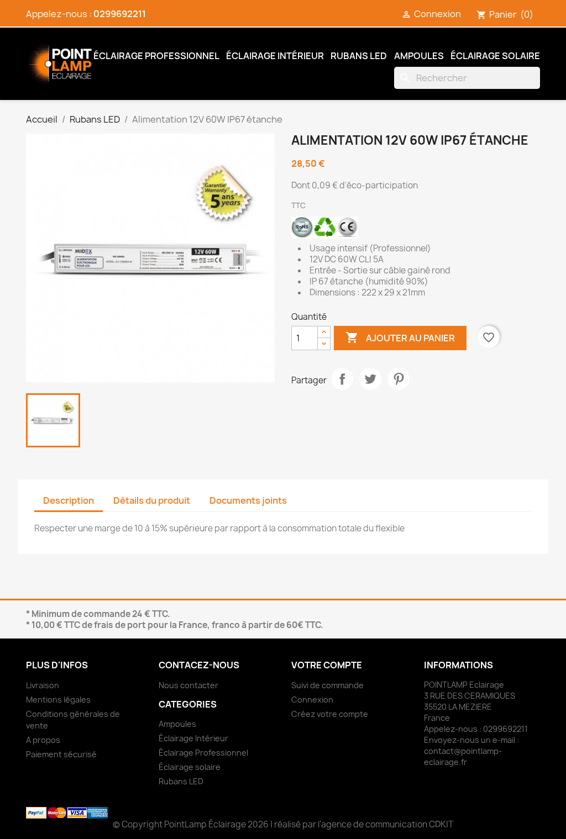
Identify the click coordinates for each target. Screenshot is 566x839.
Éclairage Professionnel (156, 56)
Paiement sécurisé (61, 754)
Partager (342, 379)
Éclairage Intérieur (275, 56)
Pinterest (398, 379)
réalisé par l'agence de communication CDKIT (363, 824)
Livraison (42, 685)
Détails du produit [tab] (151, 500)
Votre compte (326, 665)
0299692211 (119, 14)
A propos (43, 740)
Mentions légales (58, 699)
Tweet (370, 379)
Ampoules (419, 56)
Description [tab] (68, 500)
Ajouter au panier (400, 337)
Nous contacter (188, 685)
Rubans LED (359, 56)
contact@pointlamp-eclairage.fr (463, 756)
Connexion (312, 699)
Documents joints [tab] (248, 500)
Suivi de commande (327, 685)
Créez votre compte (329, 714)
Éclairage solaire (495, 56)
